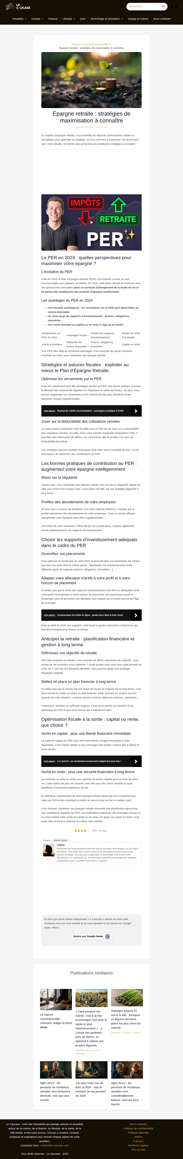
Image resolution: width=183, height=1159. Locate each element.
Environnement (93, 1050)
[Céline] (49, 850)
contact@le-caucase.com (54, 1145)
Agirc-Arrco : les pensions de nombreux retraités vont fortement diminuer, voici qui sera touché (55, 1091)
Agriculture (80, 1050)
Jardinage (79, 1053)
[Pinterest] (176, 6)
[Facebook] (171, 6)
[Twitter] (50, 858)
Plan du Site (138, 1149)
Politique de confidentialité (138, 1128)
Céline (61, 845)
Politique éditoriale (138, 1132)
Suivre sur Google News (88, 936)
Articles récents (60, 840)
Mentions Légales (138, 1145)
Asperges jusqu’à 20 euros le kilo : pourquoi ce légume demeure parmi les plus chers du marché (126, 1019)
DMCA (138, 1136)
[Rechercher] (164, 6)
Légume (137, 1032)
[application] (24, 19)
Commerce (127, 1032)
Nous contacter (138, 1124)
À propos (46, 840)
